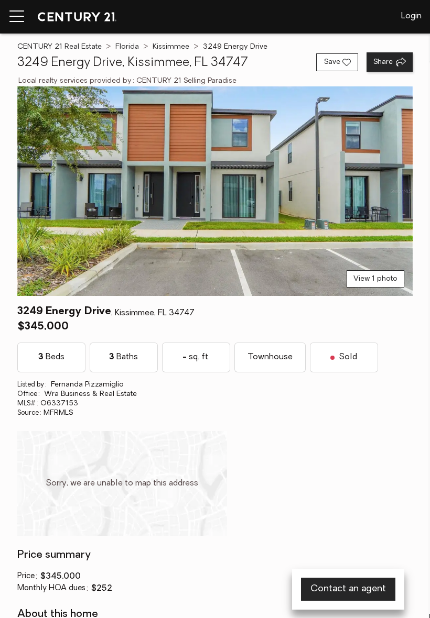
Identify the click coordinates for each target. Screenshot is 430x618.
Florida (127, 47)
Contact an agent (348, 589)
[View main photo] (215, 191)
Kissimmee (171, 47)
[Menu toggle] (16, 16)
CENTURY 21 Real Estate (59, 47)
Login (411, 16)
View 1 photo (375, 279)
